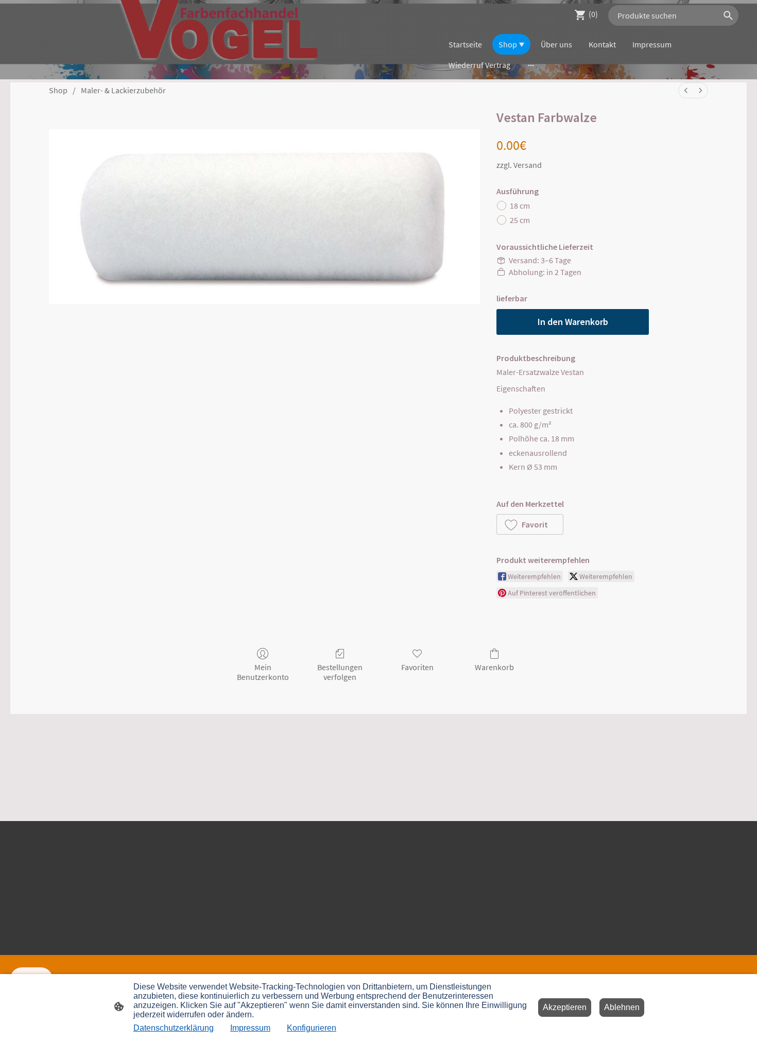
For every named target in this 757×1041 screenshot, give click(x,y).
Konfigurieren (311, 1027)
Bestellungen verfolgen (340, 672)
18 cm (520, 205)
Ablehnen (622, 1007)
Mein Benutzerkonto (263, 672)
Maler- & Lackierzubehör (123, 90)
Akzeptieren (565, 1007)
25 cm (520, 220)
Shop (58, 90)
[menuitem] (686, 90)
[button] (529, 524)
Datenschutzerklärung (173, 1027)
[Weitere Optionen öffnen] (531, 65)
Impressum (250, 1027)
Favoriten (417, 667)
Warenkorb (494, 667)
